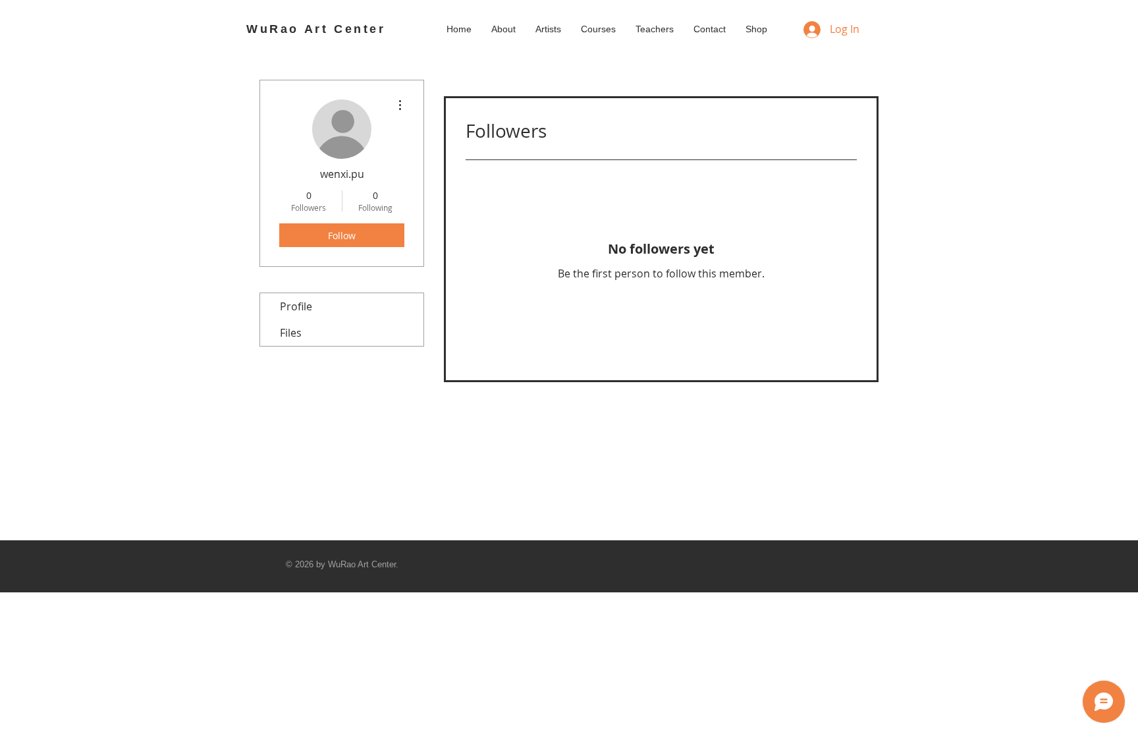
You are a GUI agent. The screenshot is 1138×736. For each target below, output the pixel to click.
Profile (296, 306)
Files (291, 333)
